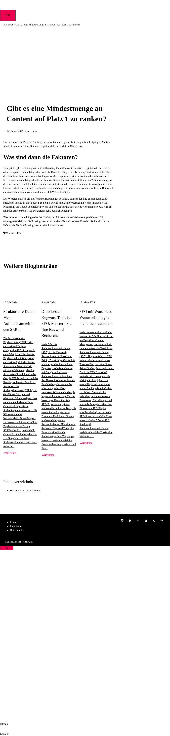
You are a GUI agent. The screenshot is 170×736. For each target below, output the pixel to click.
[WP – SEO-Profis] (7, 9)
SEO (18, 233)
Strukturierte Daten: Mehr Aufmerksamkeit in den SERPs (19, 320)
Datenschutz (16, 530)
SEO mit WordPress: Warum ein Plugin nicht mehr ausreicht (96, 317)
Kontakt (14, 522)
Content (10, 233)
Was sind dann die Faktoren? (25, 490)
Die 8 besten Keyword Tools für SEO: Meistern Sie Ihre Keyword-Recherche (57, 323)
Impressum (15, 526)
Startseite (8, 24)
